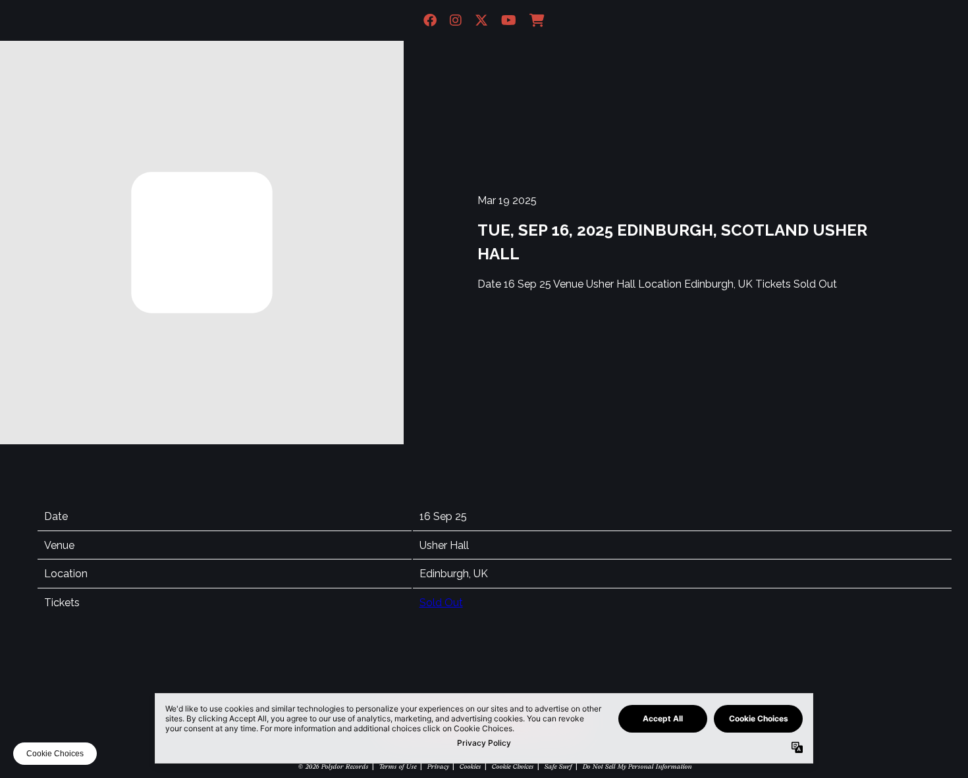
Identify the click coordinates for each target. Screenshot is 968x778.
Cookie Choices (512, 766)
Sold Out (441, 602)
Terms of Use (397, 766)
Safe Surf (558, 766)
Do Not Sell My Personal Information (636, 766)
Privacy (437, 766)
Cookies (470, 766)
